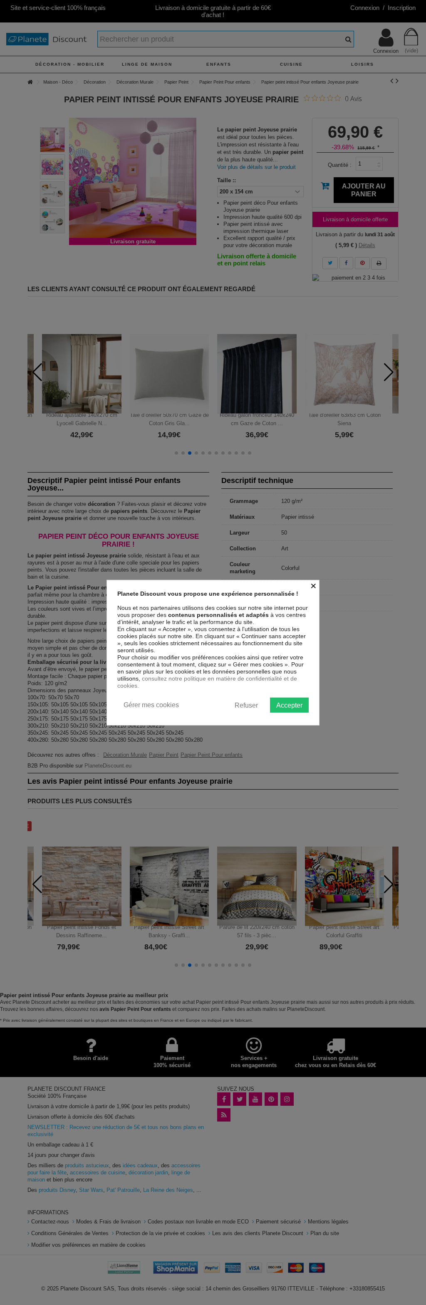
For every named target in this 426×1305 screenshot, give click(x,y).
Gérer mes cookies (151, 704)
